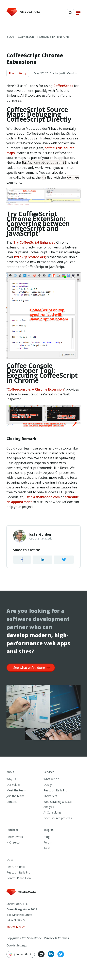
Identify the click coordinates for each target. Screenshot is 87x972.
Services (49, 772)
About (10, 772)
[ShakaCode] (21, 896)
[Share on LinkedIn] (42, 560)
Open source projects (58, 818)
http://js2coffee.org (30, 257)
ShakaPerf (50, 796)
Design (48, 785)
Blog (10, 37)
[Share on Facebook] (22, 560)
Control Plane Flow (18, 878)
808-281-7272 (15, 927)
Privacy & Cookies (56, 938)
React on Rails (15, 867)
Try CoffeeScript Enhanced (34, 242)
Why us (11, 779)
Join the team (15, 796)
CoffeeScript (63, 85)
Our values (13, 785)
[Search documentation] (70, 12)
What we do (51, 779)
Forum (48, 842)
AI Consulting (52, 812)
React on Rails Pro (56, 790)
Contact (11, 802)
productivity (17, 73)
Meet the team (16, 790)
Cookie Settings (16, 945)
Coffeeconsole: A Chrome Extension (36, 389)
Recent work (14, 837)
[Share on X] (64, 560)
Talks (47, 848)
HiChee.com (14, 842)
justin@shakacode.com (41, 497)
